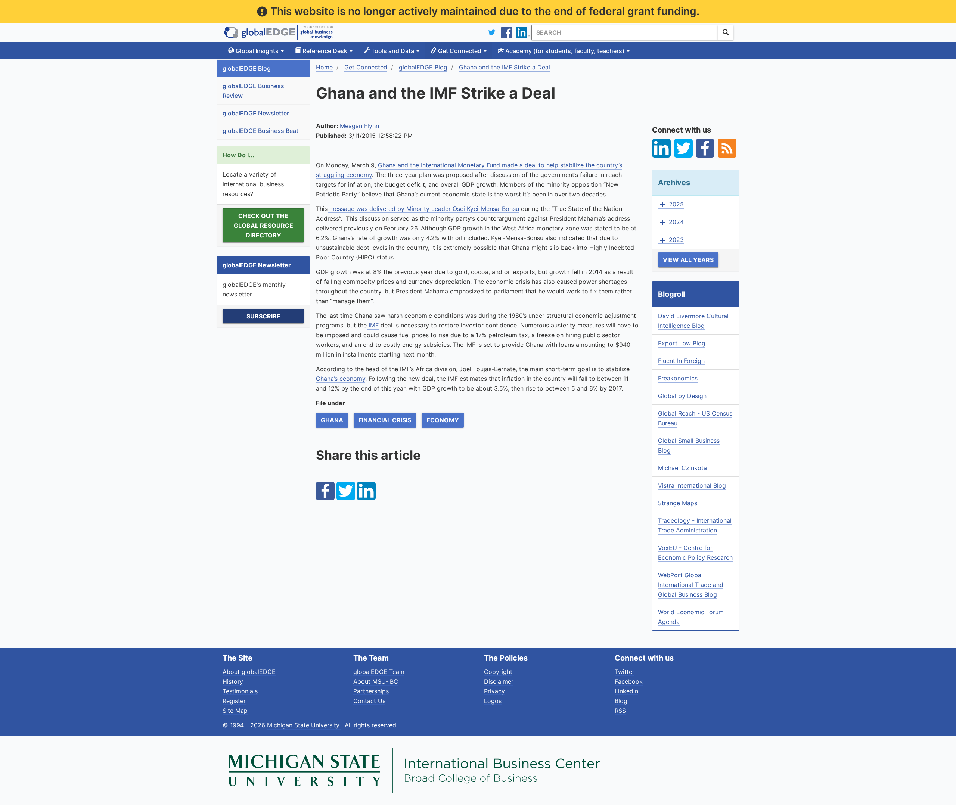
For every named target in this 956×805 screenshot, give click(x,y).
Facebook (629, 681)
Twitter (624, 671)
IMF (373, 325)
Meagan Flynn (359, 126)
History (233, 681)
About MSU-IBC (375, 681)
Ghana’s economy (340, 378)
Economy (442, 420)
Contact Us (369, 701)
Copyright (498, 671)
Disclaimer (498, 681)
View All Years (688, 260)
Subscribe (263, 316)
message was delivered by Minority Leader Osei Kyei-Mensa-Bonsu (423, 208)
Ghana (332, 420)
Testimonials (240, 691)
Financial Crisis (384, 420)
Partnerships (371, 691)
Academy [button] (564, 51)
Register (234, 701)
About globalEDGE (249, 671)
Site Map (235, 710)
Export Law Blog (681, 343)
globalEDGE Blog (247, 68)
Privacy (494, 691)
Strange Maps (677, 503)
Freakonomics (678, 378)
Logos (493, 701)
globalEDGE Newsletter (256, 113)
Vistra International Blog (692, 485)
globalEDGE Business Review (253, 90)
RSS (620, 710)
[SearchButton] (725, 32)
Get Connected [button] (460, 51)
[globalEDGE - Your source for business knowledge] (279, 32)
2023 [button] (671, 240)
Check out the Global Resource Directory (263, 225)
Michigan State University (304, 725)
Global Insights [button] (257, 51)
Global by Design (682, 396)
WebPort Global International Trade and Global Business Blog (690, 584)
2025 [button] (671, 205)
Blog (621, 701)
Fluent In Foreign (681, 360)
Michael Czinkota (682, 468)
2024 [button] (671, 222)
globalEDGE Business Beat (260, 130)
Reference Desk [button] (325, 51)
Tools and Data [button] (393, 51)
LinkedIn (626, 691)
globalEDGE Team (378, 671)
